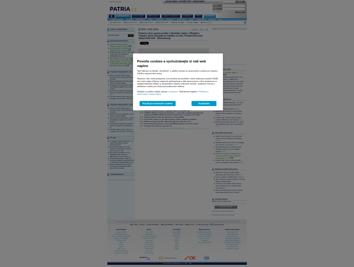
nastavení (173, 91)
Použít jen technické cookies (158, 103)
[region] (178, 82)
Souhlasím (203, 103)
